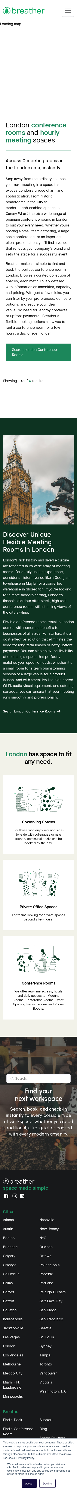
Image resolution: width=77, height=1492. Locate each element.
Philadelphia (50, 1265)
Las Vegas (11, 1337)
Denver (9, 1292)
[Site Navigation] (68, 11)
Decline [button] (47, 1483)
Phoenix (46, 1274)
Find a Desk (12, 1419)
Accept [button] (29, 1483)
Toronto (46, 1364)
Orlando (46, 1246)
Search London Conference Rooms (34, 352)
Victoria (46, 1382)
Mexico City (13, 1373)
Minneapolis (13, 1396)
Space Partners (52, 1437)
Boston (9, 1237)
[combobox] (38, 1078)
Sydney (46, 1346)
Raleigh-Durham (53, 1292)
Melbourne (12, 1364)
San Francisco (51, 1319)
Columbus (11, 1274)
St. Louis (47, 1337)
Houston (10, 1310)
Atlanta (8, 1219)
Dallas (8, 1283)
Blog (43, 1428)
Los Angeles (13, 1355)
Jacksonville (13, 1328)
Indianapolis (13, 1319)
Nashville (47, 1219)
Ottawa (45, 1256)
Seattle (46, 1328)
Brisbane (10, 1246)
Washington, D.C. (54, 1391)
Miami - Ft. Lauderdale (12, 1385)
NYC (43, 1237)
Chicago (10, 1265)
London (9, 1346)
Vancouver (48, 1373)
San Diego (48, 1310)
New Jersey (49, 1228)
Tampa (45, 1355)
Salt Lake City (51, 1301)
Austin (8, 1228)
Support (46, 1419)
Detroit (8, 1301)
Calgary (9, 1256)
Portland (46, 1283)
